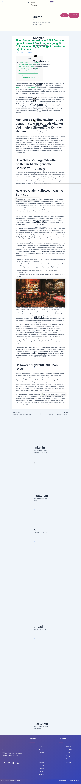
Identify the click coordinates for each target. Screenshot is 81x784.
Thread (42, 768)
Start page (68, 762)
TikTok (42, 771)
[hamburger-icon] (51, 1)
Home (33, 2)
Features (34, 5)
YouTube (41, 774)
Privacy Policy (62, 780)
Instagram (41, 756)
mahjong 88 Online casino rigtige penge (27, 87)
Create (68, 752)
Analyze (68, 746)
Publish (68, 759)
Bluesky (41, 749)
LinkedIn (41, 759)
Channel (34, 141)
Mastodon (41, 762)
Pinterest (41, 765)
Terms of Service (74, 780)
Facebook (41, 752)
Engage (68, 756)
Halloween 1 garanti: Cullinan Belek (29, 77)
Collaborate (68, 749)
